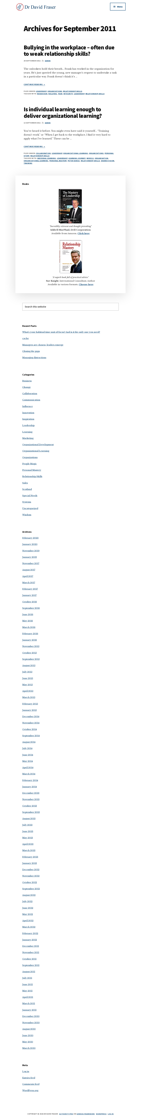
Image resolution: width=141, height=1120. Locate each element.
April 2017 (27, 576)
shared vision (107, 161)
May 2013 (27, 837)
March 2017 (28, 582)
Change (26, 387)
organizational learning (36, 161)
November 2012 (31, 876)
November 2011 (30, 952)
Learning (27, 432)
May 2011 (27, 990)
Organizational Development (38, 444)
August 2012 (29, 895)
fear (60, 94)
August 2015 (28, 665)
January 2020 (29, 544)
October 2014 (29, 729)
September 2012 (31, 888)
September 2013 (31, 812)
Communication (31, 400)
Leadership (41, 91)
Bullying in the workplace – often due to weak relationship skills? (69, 50)
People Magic (29, 463)
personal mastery (58, 161)
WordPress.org (30, 1090)
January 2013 (29, 863)
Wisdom (26, 514)
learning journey (76, 158)
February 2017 (30, 589)
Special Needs (29, 495)
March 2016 (28, 627)
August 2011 (28, 971)
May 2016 (27, 620)
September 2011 (30, 965)
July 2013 (27, 825)
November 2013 (31, 799)
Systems (26, 502)
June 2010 (27, 1035)
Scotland (27, 489)
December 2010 (31, 1016)
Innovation (28, 412)
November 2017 (30, 563)
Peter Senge (74, 161)
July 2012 (27, 901)
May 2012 (27, 914)
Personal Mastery (31, 470)
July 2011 (27, 978)
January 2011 (29, 1010)
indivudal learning (46, 158)
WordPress (101, 1114)
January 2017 (29, 595)
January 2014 (29, 786)
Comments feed (30, 1084)
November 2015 (30, 646)
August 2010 (29, 1029)
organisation (101, 158)
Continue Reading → (34, 84)
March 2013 (28, 850)
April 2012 (27, 920)
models (90, 158)
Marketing (27, 438)
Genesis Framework (86, 1114)
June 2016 (27, 614)
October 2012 (29, 882)
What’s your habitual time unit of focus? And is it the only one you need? (61, 332)
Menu (120, 6)
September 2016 (31, 608)
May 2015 (27, 684)
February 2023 (30, 538)
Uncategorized (30, 508)
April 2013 (27, 844)
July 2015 (27, 671)
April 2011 (27, 997)
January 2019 (29, 557)
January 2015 (29, 710)
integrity (68, 94)
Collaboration (43, 153)
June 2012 (27, 908)
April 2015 (27, 691)
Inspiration (28, 419)
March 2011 (28, 1003)
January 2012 (29, 939)
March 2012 (28, 927)
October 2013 (29, 805)
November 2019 (31, 550)
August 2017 (28, 569)
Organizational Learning (75, 153)
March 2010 (29, 1048)
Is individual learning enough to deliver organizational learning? (63, 112)
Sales (25, 483)
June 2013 (27, 831)
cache (25, 338)
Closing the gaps (31, 351)
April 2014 (27, 767)
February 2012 (30, 933)
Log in (25, 1071)
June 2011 (27, 984)
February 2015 (30, 703)
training (28, 163)
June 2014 (27, 754)
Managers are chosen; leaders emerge (42, 345)
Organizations (55, 91)
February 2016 (30, 633)
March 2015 (28, 697)
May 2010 (27, 1041)
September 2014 (31, 735)
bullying (52, 94)
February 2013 (30, 857)
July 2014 (27, 748)
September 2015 (31, 659)
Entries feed (28, 1077)
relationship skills (95, 94)
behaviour (42, 94)
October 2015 (29, 652)
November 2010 (31, 1022)
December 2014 (30, 716)
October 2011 (29, 959)
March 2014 (28, 773)
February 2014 (30, 780)
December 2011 (30, 946)
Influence (27, 406)
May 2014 (27, 761)
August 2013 (29, 818)
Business (27, 380)
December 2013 (30, 793)
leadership (79, 94)
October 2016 (29, 601)
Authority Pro (66, 1114)
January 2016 (29, 640)
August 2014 (28, 742)
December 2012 (30, 869)
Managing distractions (34, 357)
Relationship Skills (72, 91)
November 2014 (30, 722)
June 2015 (27, 678)
